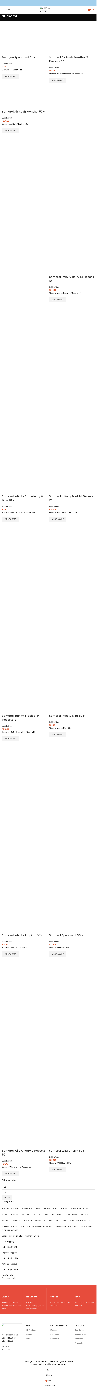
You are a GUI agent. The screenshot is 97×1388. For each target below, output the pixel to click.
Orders (29, 1334)
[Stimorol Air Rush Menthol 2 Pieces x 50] (61, 42)
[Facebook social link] (46, 3)
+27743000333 (9, 1349)
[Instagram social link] (50, 3)
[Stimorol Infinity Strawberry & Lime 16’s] (14, 399)
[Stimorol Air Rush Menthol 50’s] (14, 97)
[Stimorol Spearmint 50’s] (61, 837)
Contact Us (54, 1339)
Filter (7, 1197)
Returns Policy (56, 1334)
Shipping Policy (81, 1334)
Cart (28, 1339)
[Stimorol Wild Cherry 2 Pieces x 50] (14, 1053)
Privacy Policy (80, 1343)
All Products (31, 1330)
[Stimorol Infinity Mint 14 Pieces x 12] (61, 399)
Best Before (79, 1330)
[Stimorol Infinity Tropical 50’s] (14, 837)
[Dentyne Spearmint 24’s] (14, 42)
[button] (10, 76)
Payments (79, 1339)
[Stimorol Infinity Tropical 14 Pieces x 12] (14, 618)
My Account (55, 1330)
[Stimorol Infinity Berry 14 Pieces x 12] (61, 179)
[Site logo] (48, 9)
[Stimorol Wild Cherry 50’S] (61, 1053)
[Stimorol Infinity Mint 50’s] (61, 618)
